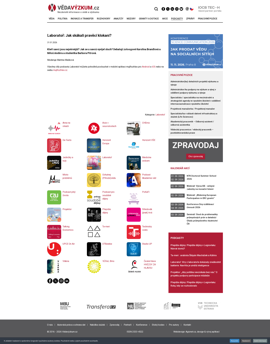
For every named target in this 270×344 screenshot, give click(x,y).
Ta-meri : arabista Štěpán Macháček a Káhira (194, 255)
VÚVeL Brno (108, 261)
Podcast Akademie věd (149, 176)
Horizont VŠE (148, 140)
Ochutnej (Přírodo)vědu (109, 176)
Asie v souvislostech (109, 124)
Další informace (260, 341)
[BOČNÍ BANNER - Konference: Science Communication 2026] (195, 51)
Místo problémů (67, 176)
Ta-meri (106, 226)
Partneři (127, 324)
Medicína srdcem (146, 159)
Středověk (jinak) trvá (147, 211)
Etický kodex (158, 324)
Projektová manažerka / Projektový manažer (193, 109)
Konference (141, 324)
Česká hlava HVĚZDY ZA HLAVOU (150, 264)
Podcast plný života (69, 194)
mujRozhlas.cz (60, 70)
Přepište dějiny (106, 211)
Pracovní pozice (182, 75)
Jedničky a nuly (68, 159)
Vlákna (66, 261)
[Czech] (192, 9)
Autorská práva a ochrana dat (71, 324)
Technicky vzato (147, 228)
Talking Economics (68, 228)
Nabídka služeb (97, 324)
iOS (153, 66)
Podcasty (177, 237)
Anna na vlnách (66, 124)
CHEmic (146, 122)
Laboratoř (160, 114)
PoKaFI (145, 192)
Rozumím (234, 341)
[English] (187, 9)
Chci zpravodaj (195, 156)
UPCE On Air (69, 244)
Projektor (67, 209)
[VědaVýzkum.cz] (73, 8)
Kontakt (187, 324)
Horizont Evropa (106, 142)
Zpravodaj (195, 145)
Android (146, 66)
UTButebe (107, 244)
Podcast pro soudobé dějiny (108, 195)
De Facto (67, 140)
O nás (50, 324)
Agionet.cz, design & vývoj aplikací (202, 331)
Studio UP (147, 244)
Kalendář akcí (180, 168)
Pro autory (174, 324)
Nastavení (246, 341)
